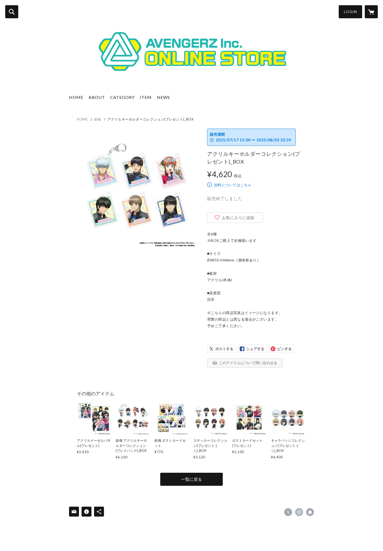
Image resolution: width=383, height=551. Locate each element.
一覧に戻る (191, 479)
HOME (76, 97)
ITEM (146, 97)
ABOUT (97, 97)
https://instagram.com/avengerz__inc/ (299, 512)
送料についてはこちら (232, 185)
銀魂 (97, 119)
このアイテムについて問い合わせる (248, 363)
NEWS (163, 97)
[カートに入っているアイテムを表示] (371, 11)
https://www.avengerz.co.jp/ (310, 512)
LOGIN (350, 11)
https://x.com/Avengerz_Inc (288, 512)
